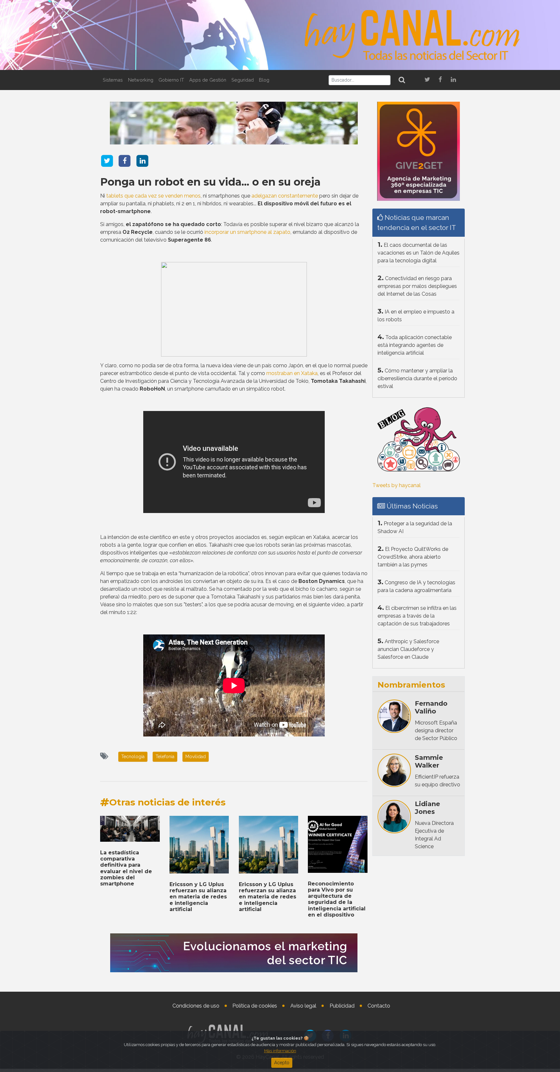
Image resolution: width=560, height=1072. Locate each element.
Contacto (379, 1006)
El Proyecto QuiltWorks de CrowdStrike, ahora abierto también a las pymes (413, 557)
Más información (280, 1050)
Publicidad (342, 1006)
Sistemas (113, 80)
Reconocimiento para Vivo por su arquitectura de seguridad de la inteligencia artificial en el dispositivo (337, 899)
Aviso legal (303, 1006)
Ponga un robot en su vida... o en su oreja (210, 182)
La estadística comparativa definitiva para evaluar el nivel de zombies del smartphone (126, 868)
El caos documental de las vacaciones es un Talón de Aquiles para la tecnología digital (419, 253)
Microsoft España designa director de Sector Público (436, 730)
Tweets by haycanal (396, 485)
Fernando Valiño (431, 707)
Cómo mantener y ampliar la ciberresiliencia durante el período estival (417, 378)
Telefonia (165, 756)
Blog (264, 80)
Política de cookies (254, 1006)
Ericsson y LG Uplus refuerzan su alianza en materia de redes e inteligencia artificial (198, 896)
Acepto (281, 1062)
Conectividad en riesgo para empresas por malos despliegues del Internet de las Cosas (417, 286)
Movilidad (195, 756)
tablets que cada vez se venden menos (153, 196)
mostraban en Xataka (292, 373)
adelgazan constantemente (284, 196)
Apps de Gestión (207, 80)
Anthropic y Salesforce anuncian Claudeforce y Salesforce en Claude (408, 649)
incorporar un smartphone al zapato (247, 232)
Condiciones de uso (195, 1006)
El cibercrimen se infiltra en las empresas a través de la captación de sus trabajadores (417, 616)
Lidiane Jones (427, 807)
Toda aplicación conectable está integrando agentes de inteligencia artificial (415, 345)
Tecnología (133, 756)
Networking (140, 80)
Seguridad (242, 80)
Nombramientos (411, 685)
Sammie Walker (429, 761)
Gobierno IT (171, 80)
